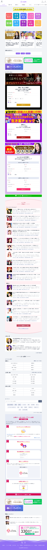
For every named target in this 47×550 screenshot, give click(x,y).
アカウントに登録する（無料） (26, 494)
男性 (16, 102)
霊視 (28, 404)
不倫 (15, 404)
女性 (10, 102)
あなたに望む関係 (27, 235)
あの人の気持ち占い (21, 213)
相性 (18, 407)
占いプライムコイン (10, 434)
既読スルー (36, 407)
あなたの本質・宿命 (14, 374)
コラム (30, 4)
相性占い (32, 367)
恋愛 (17, 213)
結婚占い (32, 369)
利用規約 (21, 545)
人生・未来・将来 (22, 297)
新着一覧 (10, 4)
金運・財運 (33, 376)
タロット (14, 388)
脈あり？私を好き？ (27, 242)
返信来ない (30, 407)
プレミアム (14, 213)
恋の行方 (20, 313)
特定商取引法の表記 (41, 545)
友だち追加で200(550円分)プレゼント (24, 195)
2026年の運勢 (25, 409)
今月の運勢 (33, 383)
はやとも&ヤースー (34, 320)
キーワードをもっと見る (38, 412)
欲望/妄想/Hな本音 (27, 220)
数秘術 (14, 394)
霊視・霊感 (14, 390)
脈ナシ (37, 404)
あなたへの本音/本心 (28, 213)
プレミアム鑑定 (8, 545)
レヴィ (28, 289)
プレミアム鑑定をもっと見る (23, 325)
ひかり (32, 257)
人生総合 (18, 297)
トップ (3, 4)
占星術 (33, 388)
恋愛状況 (20, 249)
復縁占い (20, 305)
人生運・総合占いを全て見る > (37, 372)
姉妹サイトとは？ (37, 437)
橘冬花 (32, 264)
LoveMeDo (24, 404)
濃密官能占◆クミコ (33, 220)
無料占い (16, 4)
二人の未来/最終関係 (25, 313)
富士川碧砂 (27, 297)
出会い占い (14, 369)
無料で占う (23, 104)
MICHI (32, 242)
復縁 (22, 407)
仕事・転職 (14, 376)
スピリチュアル (32, 390)
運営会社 (36, 545)
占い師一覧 (14, 545)
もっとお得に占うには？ (24, 328)
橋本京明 (30, 313)
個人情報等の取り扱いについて (28, 545)
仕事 (20, 409)
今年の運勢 (14, 383)
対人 (14, 379)
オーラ (14, 392)
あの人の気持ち (10, 404)
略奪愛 (26, 407)
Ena (31, 279)
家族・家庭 (33, 379)
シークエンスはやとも (30, 249)
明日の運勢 (33, 381)
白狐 (32, 213)
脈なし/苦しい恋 (24, 249)
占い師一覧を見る (39, 352)
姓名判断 (22, 53)
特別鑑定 (23, 4)
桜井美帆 (32, 271)
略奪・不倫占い (14, 367)
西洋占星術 (28, 53)
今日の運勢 (14, 381)
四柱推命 (17, 53)
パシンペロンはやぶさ (34, 227)
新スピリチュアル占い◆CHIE (34, 235)
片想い (19, 404)
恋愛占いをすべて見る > (38, 360)
